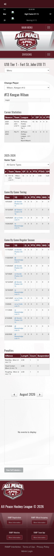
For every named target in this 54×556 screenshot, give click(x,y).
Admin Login (27, 551)
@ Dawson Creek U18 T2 (18, 212)
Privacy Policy (43, 546)
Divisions (27, 54)
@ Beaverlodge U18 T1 (19, 260)
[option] (27, 15)
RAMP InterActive (13, 546)
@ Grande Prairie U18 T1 (18, 203)
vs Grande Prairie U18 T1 (18, 251)
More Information (14, 522)
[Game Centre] (27, 18)
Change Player (11, 82)
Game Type (9, 159)
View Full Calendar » (13, 469)
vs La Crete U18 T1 (18, 299)
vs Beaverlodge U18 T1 (19, 226)
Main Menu (27, 27)
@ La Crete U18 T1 (19, 219)
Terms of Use (29, 546)
